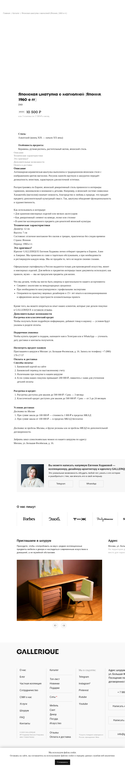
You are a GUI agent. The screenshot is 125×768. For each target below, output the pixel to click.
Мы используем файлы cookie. (63, 752)
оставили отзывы (43, 310)
